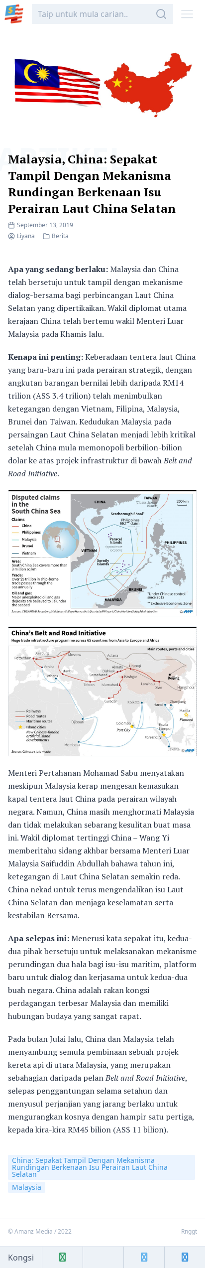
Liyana (26, 236)
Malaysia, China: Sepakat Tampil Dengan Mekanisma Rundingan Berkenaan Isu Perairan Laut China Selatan (92, 183)
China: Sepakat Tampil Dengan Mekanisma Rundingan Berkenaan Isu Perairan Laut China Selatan (90, 1167)
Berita (60, 236)
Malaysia (26, 1187)
